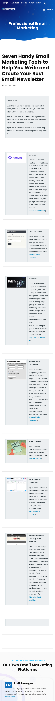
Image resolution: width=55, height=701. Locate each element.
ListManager (24, 683)
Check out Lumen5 (37, 210)
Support (15, 2)
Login (5, 2)
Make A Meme (35, 458)
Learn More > (10, 697)
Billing (24, 2)
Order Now (35, 2)
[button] (47, 9)
